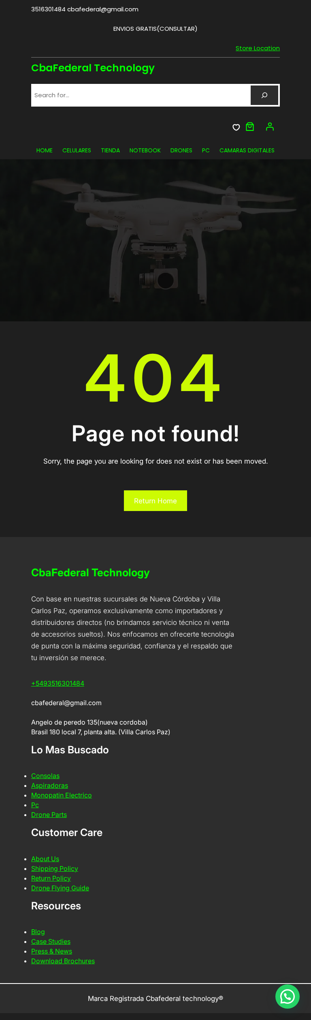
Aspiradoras (49, 785)
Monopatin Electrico (61, 795)
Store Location (258, 48)
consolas (45, 776)
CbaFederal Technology (93, 68)
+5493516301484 (57, 683)
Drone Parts (49, 814)
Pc (35, 805)
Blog (38, 932)
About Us (45, 859)
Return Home (155, 501)
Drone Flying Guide (60, 888)
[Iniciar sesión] (270, 126)
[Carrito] (250, 126)
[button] (287, 996)
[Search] (264, 95)
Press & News (51, 951)
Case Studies (50, 941)
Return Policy (51, 878)
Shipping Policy (54, 868)
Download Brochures (63, 961)
